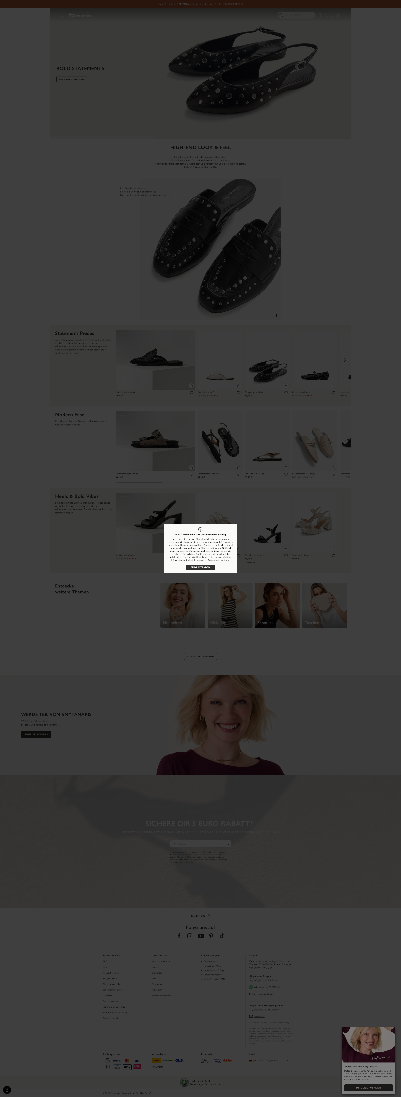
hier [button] (212, 557)
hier (207, 554)
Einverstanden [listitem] (200, 567)
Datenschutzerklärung (218, 560)
